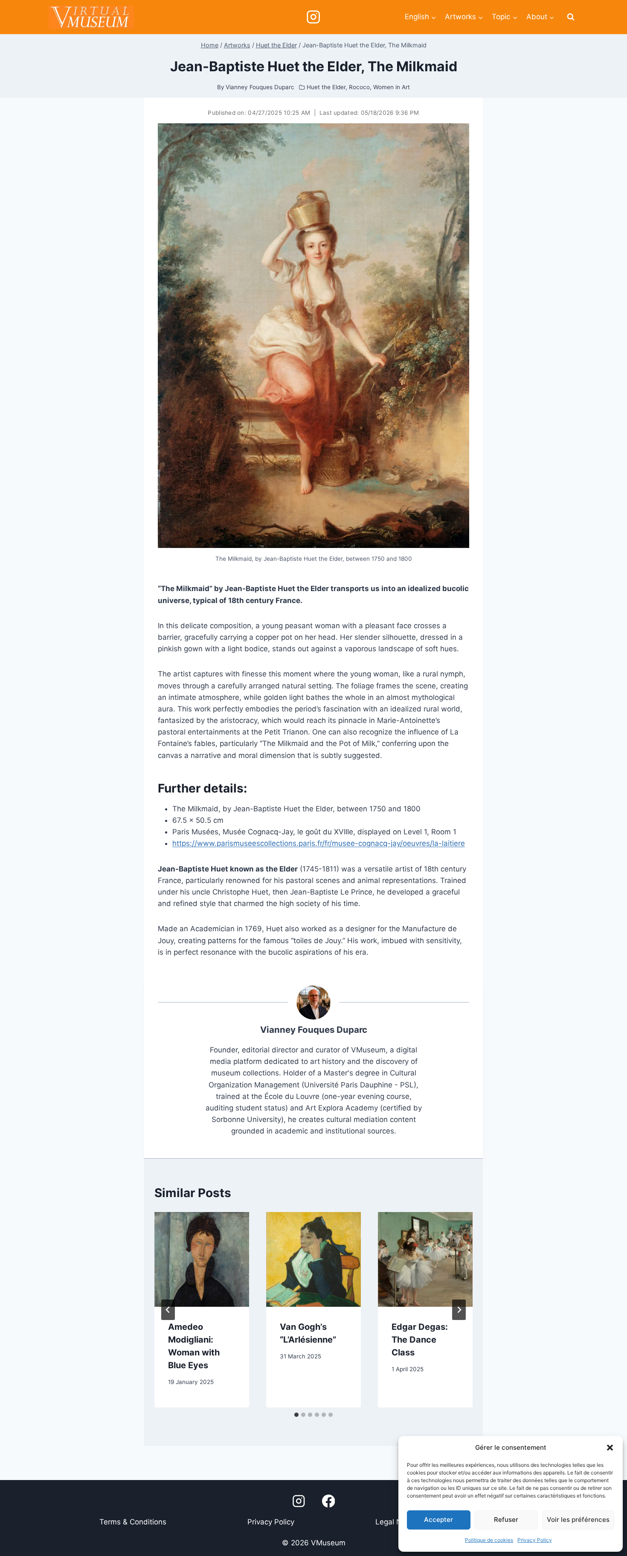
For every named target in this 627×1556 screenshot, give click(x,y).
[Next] (459, 1310)
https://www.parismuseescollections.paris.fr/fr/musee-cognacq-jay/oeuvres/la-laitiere (318, 843)
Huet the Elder (326, 87)
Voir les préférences (578, 1519)
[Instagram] (313, 17)
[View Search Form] (570, 17)
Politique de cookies (489, 1540)
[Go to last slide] (168, 1310)
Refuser (506, 1519)
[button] (610, 1447)
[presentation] (201, 1259)
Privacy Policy (534, 1540)
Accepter (438, 1519)
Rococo (359, 87)
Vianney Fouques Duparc (313, 1029)
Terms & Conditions (132, 1522)
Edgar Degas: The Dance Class (420, 1340)
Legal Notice (396, 1522)
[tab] (296, 1415)
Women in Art (391, 87)
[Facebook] (329, 1501)
